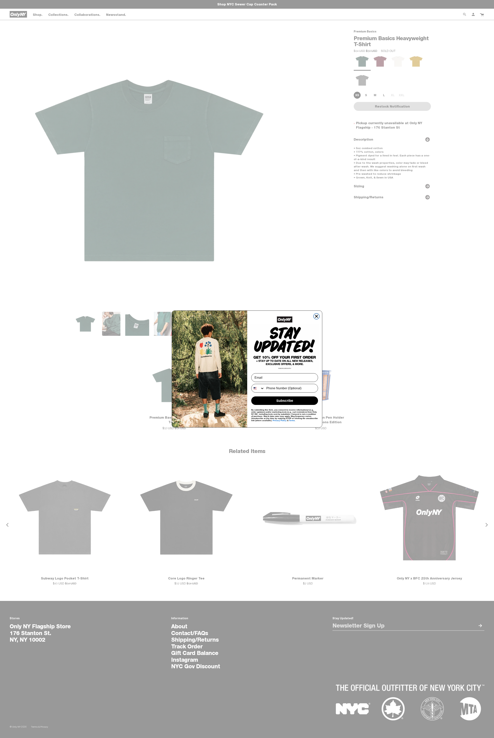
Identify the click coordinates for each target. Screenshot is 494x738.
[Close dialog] (316, 316)
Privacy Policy (280, 420)
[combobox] (257, 388)
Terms (292, 420)
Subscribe (284, 401)
